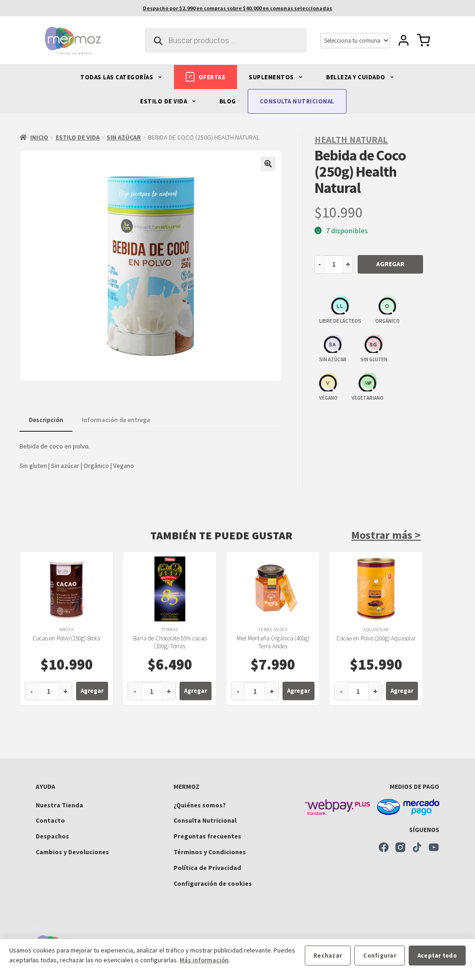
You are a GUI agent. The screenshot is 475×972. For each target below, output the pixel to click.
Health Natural (351, 139)
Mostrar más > (386, 535)
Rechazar (328, 955)
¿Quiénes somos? (199, 805)
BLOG (227, 101)
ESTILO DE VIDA (164, 101)
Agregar (390, 264)
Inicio (39, 137)
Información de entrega (116, 420)
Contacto (50, 820)
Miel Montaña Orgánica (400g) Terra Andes (273, 642)
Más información (204, 960)
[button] (268, 163)
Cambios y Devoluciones (72, 852)
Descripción (46, 420)
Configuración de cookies (212, 883)
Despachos (52, 836)
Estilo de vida (78, 137)
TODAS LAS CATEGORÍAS (117, 77)
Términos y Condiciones (209, 852)
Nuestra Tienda (59, 805)
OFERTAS (212, 77)
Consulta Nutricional (205, 820)
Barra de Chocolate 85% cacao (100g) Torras (169, 642)
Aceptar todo (437, 955)
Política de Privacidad (207, 867)
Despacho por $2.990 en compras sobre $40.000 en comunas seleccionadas (237, 8)
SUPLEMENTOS (272, 77)
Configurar (379, 955)
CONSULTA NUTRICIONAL (297, 101)
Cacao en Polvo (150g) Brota (66, 638)
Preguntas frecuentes (207, 836)
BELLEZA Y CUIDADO (356, 77)
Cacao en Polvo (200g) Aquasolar (376, 638)
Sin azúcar (124, 137)
